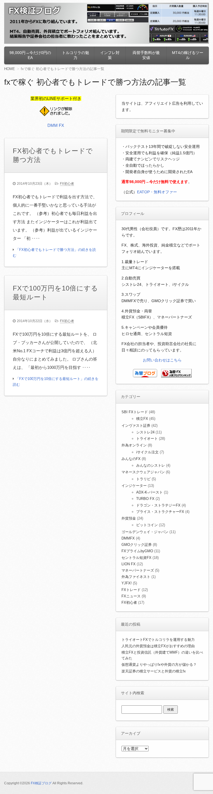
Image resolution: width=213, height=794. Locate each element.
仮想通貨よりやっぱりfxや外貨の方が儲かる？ (159, 664)
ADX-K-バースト (149, 492)
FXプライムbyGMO (137, 551)
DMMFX (128, 538)
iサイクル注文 (147, 452)
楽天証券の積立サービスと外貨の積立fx (153, 671)
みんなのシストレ (150, 465)
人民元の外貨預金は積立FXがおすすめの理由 (158, 646)
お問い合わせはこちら (162, 360)
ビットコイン (147, 525)
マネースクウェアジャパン (143, 472)
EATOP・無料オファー (157, 192)
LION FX (128, 564)
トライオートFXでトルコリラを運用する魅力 (158, 640)
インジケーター (134, 486)
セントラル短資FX (136, 558)
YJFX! (126, 583)
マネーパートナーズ (137, 570)
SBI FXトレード (134, 412)
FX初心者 (67, 184)
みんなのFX (131, 459)
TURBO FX (145, 499)
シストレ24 (145, 432)
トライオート (147, 438)
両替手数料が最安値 (146, 55)
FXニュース (131, 596)
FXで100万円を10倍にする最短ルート (55, 292)
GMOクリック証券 (136, 545)
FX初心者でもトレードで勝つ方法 (53, 155)
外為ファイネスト (135, 577)
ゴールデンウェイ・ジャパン (144, 532)
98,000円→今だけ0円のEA (30, 55)
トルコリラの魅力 (75, 55)
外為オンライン (134, 445)
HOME (9, 69)
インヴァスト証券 (135, 425)
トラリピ (143, 479)
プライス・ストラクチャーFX (160, 512)
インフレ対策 (110, 55)
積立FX (142, 419)
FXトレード (131, 590)
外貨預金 (128, 518)
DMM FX (55, 125)
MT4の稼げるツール (187, 55)
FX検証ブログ (41, 783)
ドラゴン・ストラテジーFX (158, 505)
